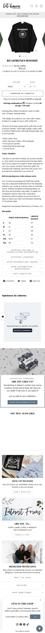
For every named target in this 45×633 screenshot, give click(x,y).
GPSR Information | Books (22, 262)
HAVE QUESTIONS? (22, 592)
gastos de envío (11, 71)
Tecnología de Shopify (22, 631)
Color (16, 82)
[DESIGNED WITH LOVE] (22, 552)
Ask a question (23, 273)
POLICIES (22, 585)
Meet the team (22, 577)
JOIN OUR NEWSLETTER (22, 402)
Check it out (22, 535)
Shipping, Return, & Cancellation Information (22, 251)
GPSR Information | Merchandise (22, 268)
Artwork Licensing (22, 257)
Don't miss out (22, 492)
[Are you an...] (22, 509)
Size (32, 82)
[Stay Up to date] (22, 466)
